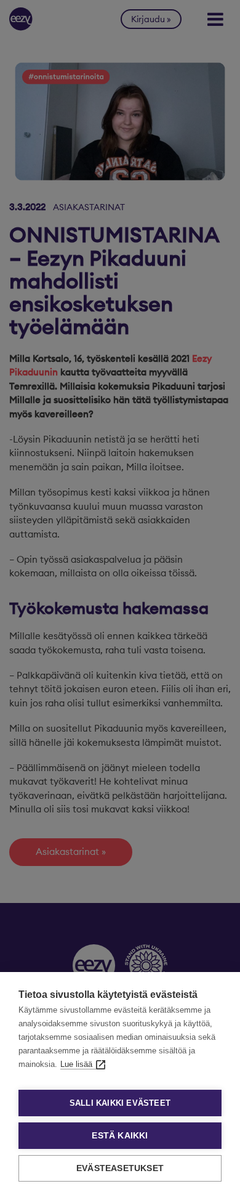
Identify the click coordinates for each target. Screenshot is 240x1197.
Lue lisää (76, 1064)
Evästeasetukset (120, 1168)
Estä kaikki (120, 1135)
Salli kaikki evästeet (120, 1103)
